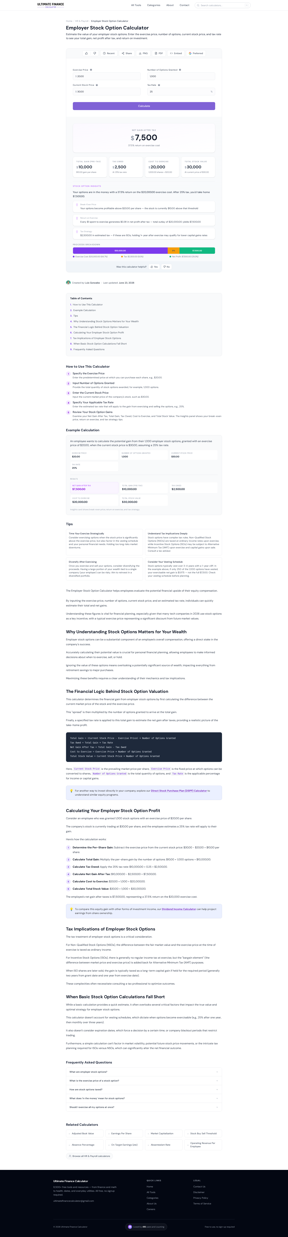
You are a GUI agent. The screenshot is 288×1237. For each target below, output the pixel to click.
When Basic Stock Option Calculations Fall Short (100, 343)
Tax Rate (151, 85)
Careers (151, 1209)
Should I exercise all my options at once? (92, 1107)
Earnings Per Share (120, 1133)
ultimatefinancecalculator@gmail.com (73, 1200)
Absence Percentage (81, 1144)
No (168, 266)
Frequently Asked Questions (89, 349)
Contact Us (199, 1186)
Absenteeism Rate (158, 1144)
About (170, 5)
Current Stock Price (83, 85)
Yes (156, 266)
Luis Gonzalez (92, 282)
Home (69, 20)
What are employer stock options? (88, 1071)
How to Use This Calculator (88, 304)
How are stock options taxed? (86, 1089)
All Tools (136, 5)
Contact (184, 5)
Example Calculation (84, 310)
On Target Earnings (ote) (123, 1144)
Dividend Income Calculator (179, 909)
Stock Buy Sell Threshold (202, 1133)
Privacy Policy (200, 1197)
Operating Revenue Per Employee (201, 1145)
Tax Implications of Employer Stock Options (97, 338)
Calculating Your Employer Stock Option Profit (99, 332)
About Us (151, 1203)
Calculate (144, 106)
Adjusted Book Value (81, 1133)
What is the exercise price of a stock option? (94, 1080)
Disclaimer (198, 1192)
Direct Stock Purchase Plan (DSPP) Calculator (179, 790)
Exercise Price (80, 69)
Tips (75, 315)
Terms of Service (202, 1203)
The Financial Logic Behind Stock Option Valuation (101, 327)
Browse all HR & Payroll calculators (91, 1156)
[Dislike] (95, 53)
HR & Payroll (81, 20)
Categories (153, 5)
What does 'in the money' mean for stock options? (97, 1098)
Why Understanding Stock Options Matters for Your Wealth (106, 321)
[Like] (86, 53)
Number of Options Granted (162, 69)
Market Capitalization (160, 1133)
